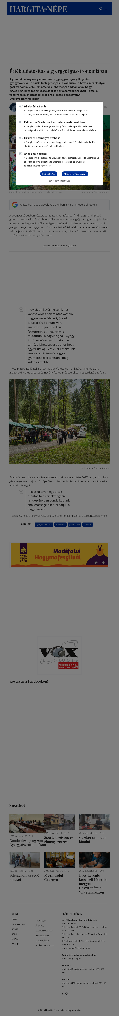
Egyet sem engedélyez (59, 180)
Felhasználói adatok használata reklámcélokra (54, 122)
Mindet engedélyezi (75, 173)
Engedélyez (48, 173)
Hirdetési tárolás (35, 106)
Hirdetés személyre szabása (42, 138)
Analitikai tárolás (35, 153)
